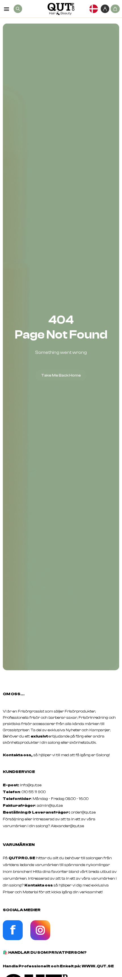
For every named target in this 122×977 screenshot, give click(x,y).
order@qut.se (83, 812)
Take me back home (61, 375)
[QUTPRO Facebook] (13, 939)
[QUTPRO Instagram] (40, 939)
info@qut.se (30, 785)
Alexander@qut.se (67, 826)
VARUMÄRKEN (19, 844)
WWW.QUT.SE (98, 966)
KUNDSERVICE (19, 772)
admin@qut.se (50, 805)
